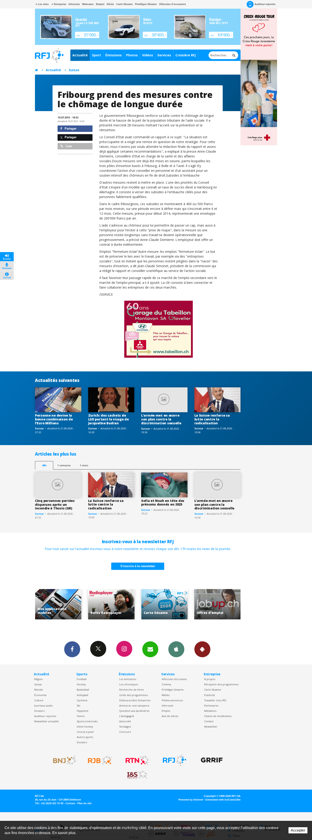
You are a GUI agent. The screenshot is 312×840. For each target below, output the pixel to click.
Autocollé (125, 721)
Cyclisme (82, 700)
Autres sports (85, 737)
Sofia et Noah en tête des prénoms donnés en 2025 (162, 502)
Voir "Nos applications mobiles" (234, 604)
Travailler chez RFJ (215, 700)
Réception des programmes (221, 684)
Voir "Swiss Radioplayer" (75, 604)
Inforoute (74, 4)
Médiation (210, 710)
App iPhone (176, 649)
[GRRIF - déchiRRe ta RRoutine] (212, 760)
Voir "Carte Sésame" (128, 604)
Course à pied (85, 731)
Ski (78, 705)
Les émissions (127, 679)
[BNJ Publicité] (63, 760)
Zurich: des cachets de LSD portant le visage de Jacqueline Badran (108, 419)
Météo (166, 695)
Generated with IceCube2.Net (223, 799)
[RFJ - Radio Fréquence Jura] (174, 760)
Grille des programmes (133, 695)
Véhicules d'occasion (174, 679)
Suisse (74, 70)
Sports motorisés (87, 721)
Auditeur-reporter (264, 4)
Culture (38, 700)
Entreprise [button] (59, 4)
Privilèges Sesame (173, 689)
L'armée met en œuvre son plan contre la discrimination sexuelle (161, 419)
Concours (125, 731)
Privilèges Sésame (146, 4)
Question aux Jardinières (134, 710)
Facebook (72, 649)
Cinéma (166, 684)
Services (164, 55)
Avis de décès (170, 716)
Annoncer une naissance (134, 705)
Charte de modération (218, 716)
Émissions (113, 55)
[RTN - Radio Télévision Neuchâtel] (137, 760)
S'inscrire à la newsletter (137, 566)
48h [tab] (44, 465)
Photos (132, 55)
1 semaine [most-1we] (64, 465)
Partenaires (211, 705)
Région (38, 679)
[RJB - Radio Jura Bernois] (100, 760)
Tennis (81, 716)
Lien (68, 146)
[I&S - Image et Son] (137, 775)
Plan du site (84, 803)
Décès (110, 4)
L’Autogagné (126, 716)
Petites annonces (172, 700)
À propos (209, 679)
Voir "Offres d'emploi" (181, 604)
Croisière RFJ (185, 55)
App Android (202, 649)
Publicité (209, 695)
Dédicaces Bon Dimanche (135, 700)
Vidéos (147, 55)
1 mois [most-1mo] (84, 465)
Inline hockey (85, 726)
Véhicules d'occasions (172, 4)
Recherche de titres (131, 689)
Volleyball (82, 695)
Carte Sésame (124, 4)
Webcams (88, 4)
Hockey (81, 684)
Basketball (83, 689)
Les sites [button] (43, 4)
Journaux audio (43, 705)
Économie (40, 695)
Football (82, 679)
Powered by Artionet (190, 799)
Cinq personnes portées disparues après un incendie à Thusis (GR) (55, 504)
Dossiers (39, 710)
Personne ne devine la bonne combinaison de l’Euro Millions (54, 419)
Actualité (80, 55)
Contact (209, 721)
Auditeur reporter (45, 716)
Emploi (100, 4)
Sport (96, 55)
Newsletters (150, 649)
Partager (70, 128)
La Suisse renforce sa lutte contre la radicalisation (212, 419)
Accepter (298, 830)
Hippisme (82, 710)
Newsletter (210, 726)
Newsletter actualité (46, 721)
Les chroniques (128, 684)
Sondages (125, 726)
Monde (38, 689)
